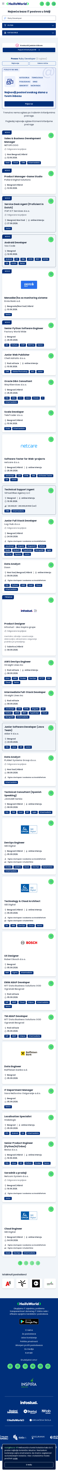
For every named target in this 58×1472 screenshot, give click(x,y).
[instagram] (17, 1366)
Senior (22, 263)
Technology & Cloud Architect (22, 901)
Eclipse (31, 1002)
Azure (26, 867)
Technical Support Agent (19, 489)
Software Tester (45, 476)
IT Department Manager (18, 1090)
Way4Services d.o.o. (15, 384)
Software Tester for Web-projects (24, 458)
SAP (7, 1002)
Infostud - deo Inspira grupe (19, 627)
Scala (8, 428)
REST (38, 259)
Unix (13, 398)
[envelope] (48, 1366)
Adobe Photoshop (20, 371)
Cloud (15, 163)
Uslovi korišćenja (29, 1337)
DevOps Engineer (14, 842)
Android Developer (15, 242)
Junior (8, 228)
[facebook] (10, 1366)
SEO (32, 371)
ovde (15, 1458)
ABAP (14, 1002)
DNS (48, 678)
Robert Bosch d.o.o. (15, 959)
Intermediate (34, 163)
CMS (7, 371)
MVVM (45, 259)
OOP (23, 345)
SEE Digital (10, 845)
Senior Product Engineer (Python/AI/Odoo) (18, 1144)
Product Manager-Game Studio (23, 176)
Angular (21, 546)
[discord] (40, 1366)
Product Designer (14, 623)
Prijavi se (29, 104)
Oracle (36, 398)
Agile (49, 550)
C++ (20, 398)
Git (17, 259)
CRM (23, 163)
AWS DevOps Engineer (17, 661)
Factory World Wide (15, 331)
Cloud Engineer (13, 1228)
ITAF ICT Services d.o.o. (17, 211)
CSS (19, 476)
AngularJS (32, 546)
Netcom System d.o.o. (16, 1176)
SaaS (8, 163)
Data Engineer (12, 1066)
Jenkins (18, 867)
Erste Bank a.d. (12, 301)
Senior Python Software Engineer (23, 328)
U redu (29, 1464)
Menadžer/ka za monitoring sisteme (25, 297)
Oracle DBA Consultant (18, 381)
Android (9, 259)
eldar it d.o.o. (11, 733)
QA (7, 263)
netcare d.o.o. (12, 462)
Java (28, 398)
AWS (23, 585)
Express (18, 554)
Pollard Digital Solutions (17, 179)
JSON (30, 259)
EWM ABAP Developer (17, 982)
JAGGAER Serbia (13, 798)
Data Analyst (12, 564)
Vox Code (9, 245)
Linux (8, 678)
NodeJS (16, 550)
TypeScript (27, 550)
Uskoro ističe (42, 63)
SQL (7, 398)
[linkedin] (32, 1366)
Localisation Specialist (18, 1116)
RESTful (31, 345)
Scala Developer (14, 411)
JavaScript (10, 476)
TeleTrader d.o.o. (13, 415)
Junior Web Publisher (17, 354)
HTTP (42, 678)
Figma (15, 973)
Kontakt (29, 1353)
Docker (23, 678)
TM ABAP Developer (16, 1016)
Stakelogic (10, 1119)
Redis (8, 550)
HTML (26, 476)
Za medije (29, 1349)
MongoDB (39, 550)
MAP (7, 973)
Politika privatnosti (29, 1341)
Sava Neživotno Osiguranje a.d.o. (22, 1093)
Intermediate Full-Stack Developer (25, 692)
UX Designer (11, 955)
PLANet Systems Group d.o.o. (20, 760)
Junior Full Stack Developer (20, 520)
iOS (7, 1133)
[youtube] (25, 1366)
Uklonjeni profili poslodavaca (29, 1345)
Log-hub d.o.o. (12, 524)
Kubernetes (47, 867)
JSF (21, 747)
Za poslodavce (29, 1334)
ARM (13, 925)
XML (23, 259)
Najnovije (15, 63)
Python (15, 345)
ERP (27, 812)
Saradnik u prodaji (15, 1172)
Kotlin (14, 263)
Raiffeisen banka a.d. (16, 1069)
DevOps (32, 678)
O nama (29, 1330)
